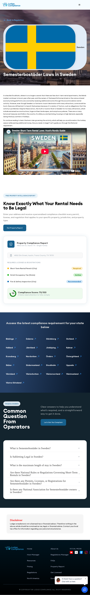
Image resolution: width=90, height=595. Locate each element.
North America (33, 578)
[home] (18, 5)
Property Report (57, 566)
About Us (54, 549)
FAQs (53, 560)
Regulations (32, 572)
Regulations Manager (60, 555)
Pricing (30, 566)
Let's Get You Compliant (53, 422)
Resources (31, 560)
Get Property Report (15, 228)
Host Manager (33, 555)
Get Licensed (56, 572)
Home (29, 549)
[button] (79, 4)
